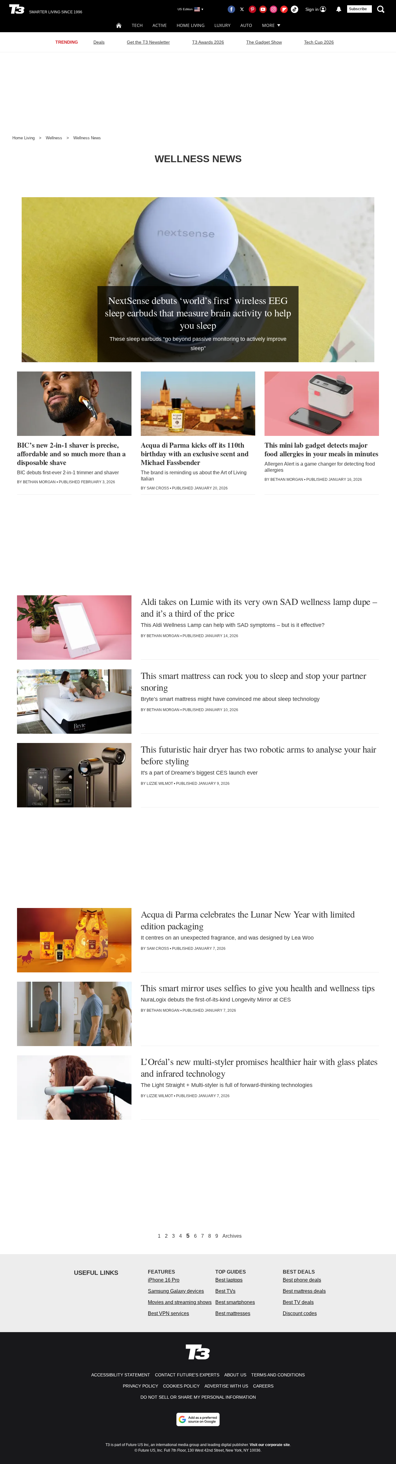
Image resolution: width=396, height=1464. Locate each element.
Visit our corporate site (270, 1445)
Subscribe (358, 9)
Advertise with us (226, 1386)
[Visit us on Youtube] (263, 9)
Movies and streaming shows (180, 1302)
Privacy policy (140, 1386)
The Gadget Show (264, 42)
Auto (246, 25)
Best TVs (225, 1291)
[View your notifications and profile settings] (339, 9)
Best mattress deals (304, 1291)
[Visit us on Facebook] (231, 9)
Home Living (190, 25)
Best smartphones (235, 1302)
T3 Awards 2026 (208, 42)
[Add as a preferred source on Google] (198, 1419)
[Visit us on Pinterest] (252, 9)
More (268, 25)
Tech (137, 25)
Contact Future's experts (187, 1374)
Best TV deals (298, 1302)
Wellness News (87, 138)
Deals (99, 42)
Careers (263, 1386)
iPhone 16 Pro (163, 1280)
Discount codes (300, 1313)
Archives (232, 1236)
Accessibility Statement (120, 1374)
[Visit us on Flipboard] (284, 9)
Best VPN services (168, 1313)
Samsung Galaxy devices (176, 1291)
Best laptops (229, 1280)
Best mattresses (232, 1313)
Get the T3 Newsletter (148, 42)
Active (160, 25)
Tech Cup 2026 (319, 42)
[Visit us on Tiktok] (294, 9)
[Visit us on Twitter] (242, 9)
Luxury (222, 25)
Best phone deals (302, 1280)
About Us (235, 1374)
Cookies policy (181, 1386)
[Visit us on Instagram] (273, 9)
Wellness (54, 138)
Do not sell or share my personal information (198, 1397)
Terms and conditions (278, 1374)
